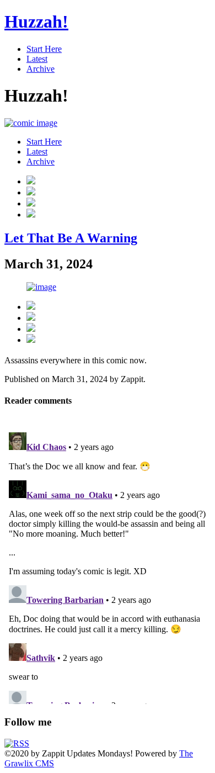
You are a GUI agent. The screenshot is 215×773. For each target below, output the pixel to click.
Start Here (44, 49)
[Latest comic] (30, 214)
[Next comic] (30, 203)
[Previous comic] (30, 192)
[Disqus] (107, 566)
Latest (36, 58)
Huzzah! (36, 21)
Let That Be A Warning (70, 238)
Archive (40, 68)
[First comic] (30, 181)
